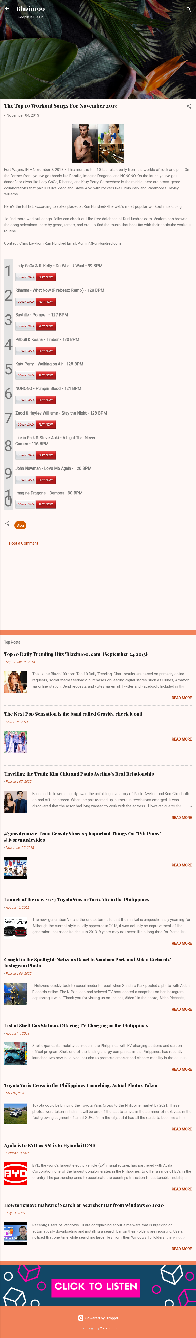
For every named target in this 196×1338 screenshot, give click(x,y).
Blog (20, 525)
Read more (182, 697)
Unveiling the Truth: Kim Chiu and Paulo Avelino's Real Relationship (79, 774)
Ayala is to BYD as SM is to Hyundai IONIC (50, 1145)
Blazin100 (30, 9)
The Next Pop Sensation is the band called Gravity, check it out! (73, 714)
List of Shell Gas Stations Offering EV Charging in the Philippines (76, 1025)
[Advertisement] (98, 59)
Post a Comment (23, 543)
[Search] (189, 10)
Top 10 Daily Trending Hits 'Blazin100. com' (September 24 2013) (76, 654)
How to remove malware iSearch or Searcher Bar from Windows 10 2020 (84, 1205)
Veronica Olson (109, 1328)
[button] (189, 107)
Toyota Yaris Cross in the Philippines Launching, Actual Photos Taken (80, 1085)
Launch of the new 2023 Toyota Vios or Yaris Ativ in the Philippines (76, 900)
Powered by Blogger (101, 1318)
